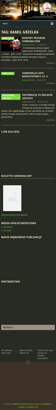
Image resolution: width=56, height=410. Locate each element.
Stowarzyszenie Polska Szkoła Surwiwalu (31, 404)
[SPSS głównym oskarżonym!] (9, 340)
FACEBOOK (8, 227)
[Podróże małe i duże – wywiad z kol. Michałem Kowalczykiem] (45, 340)
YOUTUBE (7, 231)
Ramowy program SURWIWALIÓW (33, 40)
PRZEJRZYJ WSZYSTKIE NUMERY (14, 215)
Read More (51, 63)
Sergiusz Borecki (28, 45)
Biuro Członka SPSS (28, 407)
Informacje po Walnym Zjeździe (37, 97)
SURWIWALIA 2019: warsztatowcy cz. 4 (34, 75)
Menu (5, 24)
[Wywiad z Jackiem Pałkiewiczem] (27, 340)
